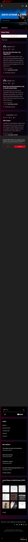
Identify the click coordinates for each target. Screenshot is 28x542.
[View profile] (4, 46)
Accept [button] (19, 146)
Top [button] (2, 538)
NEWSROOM (12, 522)
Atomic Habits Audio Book (7, 454)
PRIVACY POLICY (18, 529)
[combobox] (14, 20)
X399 (3, 433)
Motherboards (5, 27)
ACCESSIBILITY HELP (21, 522)
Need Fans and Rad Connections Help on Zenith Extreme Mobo (13, 87)
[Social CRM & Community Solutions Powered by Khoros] (24, 539)
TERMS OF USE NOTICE (10, 529)
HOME (8, 522)
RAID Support (7, 120)
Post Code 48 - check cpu (7, 461)
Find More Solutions (6, 472)
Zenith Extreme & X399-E (13, 70)
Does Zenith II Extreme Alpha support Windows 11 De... (13, 467)
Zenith (3, 436)
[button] (5, 488)
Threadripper (4, 430)
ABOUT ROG (3, 522)
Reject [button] (8, 146)
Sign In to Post (14, 36)
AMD (3, 425)
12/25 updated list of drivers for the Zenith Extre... (12, 448)
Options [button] (26, 27)
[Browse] (2, 6)
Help (23, 5)
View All (4, 512)
